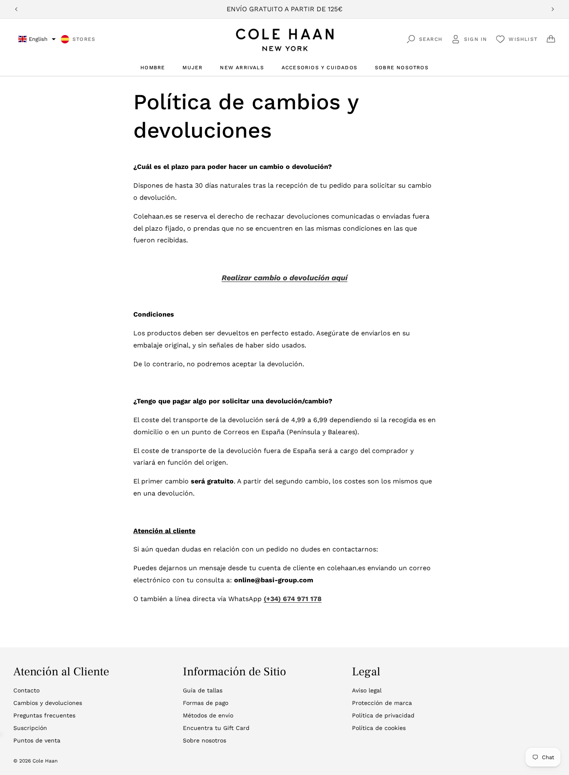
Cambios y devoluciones (47, 703)
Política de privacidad (383, 715)
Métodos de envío (208, 715)
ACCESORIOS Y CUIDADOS (319, 67)
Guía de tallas (202, 690)
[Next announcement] (553, 9)
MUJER (192, 67)
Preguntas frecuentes (44, 715)
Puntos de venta (36, 740)
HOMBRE (152, 67)
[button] (37, 39)
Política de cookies (379, 728)
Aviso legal (367, 690)
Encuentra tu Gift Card (216, 728)
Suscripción (30, 728)
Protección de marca (382, 703)
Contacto (26, 690)
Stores (83, 39)
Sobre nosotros (204, 740)
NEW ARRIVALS (242, 67)
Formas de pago (205, 703)
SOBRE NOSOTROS (402, 67)
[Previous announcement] (16, 9)
